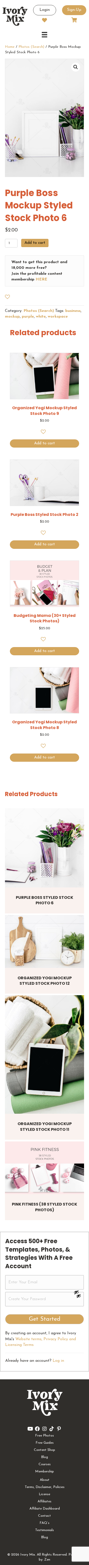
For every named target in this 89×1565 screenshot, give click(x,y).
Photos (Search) (31, 47)
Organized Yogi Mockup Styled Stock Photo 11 (45, 1126)
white (41, 317)
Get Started (44, 1319)
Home (10, 47)
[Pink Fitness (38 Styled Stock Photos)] (44, 1167)
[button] (75, 67)
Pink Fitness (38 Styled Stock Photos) (44, 1206)
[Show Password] (79, 1297)
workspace (58, 317)
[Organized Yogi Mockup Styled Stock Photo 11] (44, 1054)
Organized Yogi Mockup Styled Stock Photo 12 (45, 980)
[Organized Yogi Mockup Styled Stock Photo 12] (44, 941)
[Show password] (79, 1292)
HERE (41, 279)
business (73, 311)
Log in (58, 1361)
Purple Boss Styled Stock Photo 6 (44, 900)
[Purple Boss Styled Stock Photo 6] (44, 847)
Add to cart (34, 243)
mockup (12, 317)
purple (28, 317)
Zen (47, 1560)
